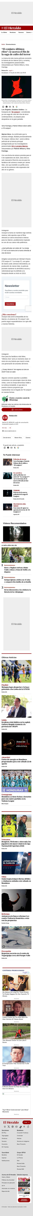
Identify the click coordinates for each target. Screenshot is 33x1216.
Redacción (7, 70)
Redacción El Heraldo (18, 499)
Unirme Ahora (18, 409)
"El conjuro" (15, 112)
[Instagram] (13, 1127)
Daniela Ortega (5, 923)
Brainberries (16, 998)
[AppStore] (28, 1127)
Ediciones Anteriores (24, 1200)
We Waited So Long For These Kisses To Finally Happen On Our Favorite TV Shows (15, 994)
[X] (9, 1127)
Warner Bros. (18, 437)
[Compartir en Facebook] (6, 107)
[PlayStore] (24, 1127)
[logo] (11, 1122)
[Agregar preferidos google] (16, 107)
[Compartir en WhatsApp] (3, 107)
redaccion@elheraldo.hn (10, 431)
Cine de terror (7, 437)
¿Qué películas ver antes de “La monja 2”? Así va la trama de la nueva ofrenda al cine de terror (16, 250)
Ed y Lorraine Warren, (20, 146)
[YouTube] (16, 1127)
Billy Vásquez (5, 803)
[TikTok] (20, 1127)
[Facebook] (5, 1127)
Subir (25, 1122)
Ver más (4, 428)
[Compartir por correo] (10, 107)
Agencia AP (16, 514)
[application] (16, 534)
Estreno (28, 437)
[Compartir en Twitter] (13, 107)
